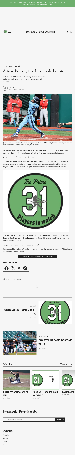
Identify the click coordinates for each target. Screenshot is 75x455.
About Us (6, 438)
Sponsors (6, 445)
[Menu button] (9, 31)
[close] (72, 3)
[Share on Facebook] (6, 268)
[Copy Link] (25, 268)
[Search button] (67, 31)
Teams (5, 441)
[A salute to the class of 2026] (16, 380)
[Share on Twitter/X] (13, 268)
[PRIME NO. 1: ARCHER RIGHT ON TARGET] (45, 380)
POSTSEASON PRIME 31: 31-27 (19, 312)
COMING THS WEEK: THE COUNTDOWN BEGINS (37, 256)
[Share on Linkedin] (19, 268)
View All (64, 364)
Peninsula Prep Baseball (11, 66)
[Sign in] (71, 31)
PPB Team (12, 87)
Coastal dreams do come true (55, 342)
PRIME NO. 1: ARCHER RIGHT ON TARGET (45, 394)
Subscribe (60, 419)
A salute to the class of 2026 (15, 394)
